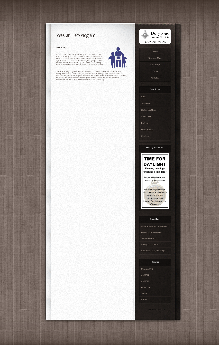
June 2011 (144, 293)
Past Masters (145, 123)
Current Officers (146, 116)
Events (155, 71)
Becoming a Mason (155, 58)
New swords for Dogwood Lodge (153, 251)
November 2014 (147, 269)
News (143, 97)
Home (155, 51)
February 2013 (146, 287)
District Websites (146, 130)
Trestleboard (145, 103)
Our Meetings (155, 65)
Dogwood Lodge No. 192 (155, 37)
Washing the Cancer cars (149, 244)
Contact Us (155, 78)
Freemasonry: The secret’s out (151, 232)
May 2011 (144, 299)
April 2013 (145, 281)
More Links (145, 136)
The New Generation (148, 238)
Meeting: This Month (148, 110)
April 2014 (145, 275)
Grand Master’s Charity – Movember (154, 226)
